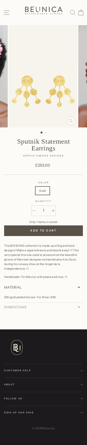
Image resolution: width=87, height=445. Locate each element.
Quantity (43, 201)
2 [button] (46, 133)
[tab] (43, 287)
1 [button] (42, 133)
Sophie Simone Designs (43, 155)
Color (43, 182)
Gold (42, 191)
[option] (43, 76)
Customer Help (17, 370)
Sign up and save (19, 412)
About (9, 384)
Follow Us (13, 398)
